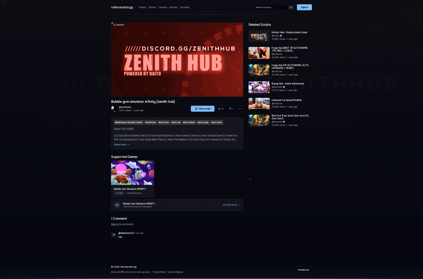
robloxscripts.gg (122, 7)
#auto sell (176, 122)
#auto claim (217, 122)
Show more (120, 144)
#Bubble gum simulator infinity (128, 122)
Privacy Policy (159, 272)
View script (204, 108)
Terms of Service (175, 272)
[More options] (240, 109)
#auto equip (203, 122)
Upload (152, 7)
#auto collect (189, 122)
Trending (162, 7)
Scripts (142, 7)
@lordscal (277, 54)
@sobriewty (125, 107)
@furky (275, 35)
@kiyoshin (277, 87)
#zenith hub (150, 122)
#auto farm (164, 122)
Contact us (303, 269)
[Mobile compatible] (266, 39)
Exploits (173, 7)
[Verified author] (281, 35)
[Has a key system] (266, 91)
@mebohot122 (126, 233)
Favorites (184, 7)
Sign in (304, 7)
